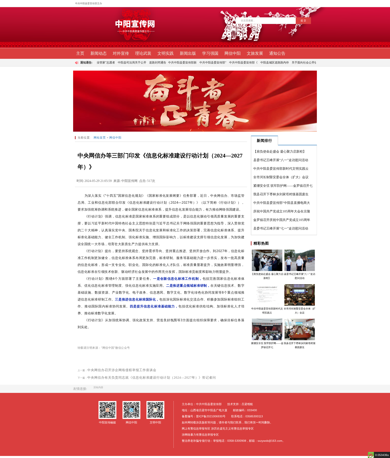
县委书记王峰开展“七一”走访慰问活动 (280, 228)
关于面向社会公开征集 (295, 62)
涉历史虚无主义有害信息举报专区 (232, 428)
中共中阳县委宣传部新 (172, 62)
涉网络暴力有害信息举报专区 (200, 434)
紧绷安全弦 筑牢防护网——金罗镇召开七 (283, 185)
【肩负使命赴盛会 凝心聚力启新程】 (279, 151)
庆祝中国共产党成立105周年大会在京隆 (281, 211)
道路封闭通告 (147, 62)
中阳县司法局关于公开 (121, 62)
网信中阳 (115, 137)
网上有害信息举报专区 (196, 428)
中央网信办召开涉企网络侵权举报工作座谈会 (121, 370)
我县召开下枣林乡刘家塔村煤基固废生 (281, 194)
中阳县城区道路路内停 (264, 62)
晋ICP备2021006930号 (210, 416)
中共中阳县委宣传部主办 (88, 3)
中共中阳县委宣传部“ (202, 62)
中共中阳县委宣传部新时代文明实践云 (281, 168)
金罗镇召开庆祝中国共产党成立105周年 (281, 220)
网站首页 (100, 137)
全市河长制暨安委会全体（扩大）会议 (281, 177)
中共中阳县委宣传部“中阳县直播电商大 (281, 202)
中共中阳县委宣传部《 (233, 62)
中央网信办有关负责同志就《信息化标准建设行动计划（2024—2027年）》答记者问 (151, 377)
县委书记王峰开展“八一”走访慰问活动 (280, 160)
